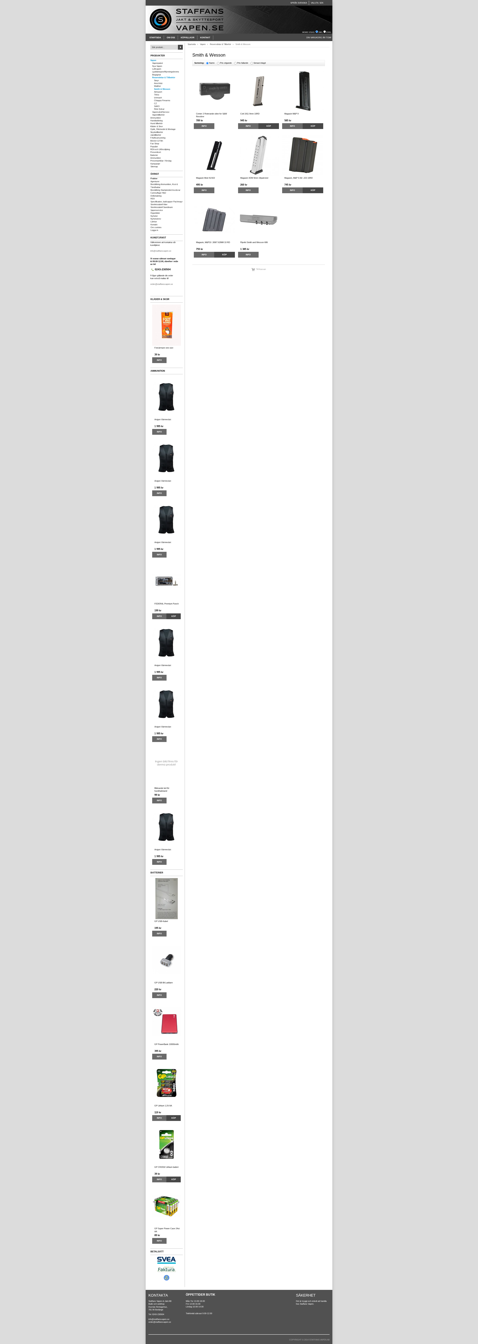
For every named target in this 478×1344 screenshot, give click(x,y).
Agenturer (154, 181)
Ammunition (155, 118)
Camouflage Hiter (158, 193)
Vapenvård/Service (160, 112)
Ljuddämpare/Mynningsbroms (165, 72)
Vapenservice (156, 210)
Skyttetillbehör (156, 132)
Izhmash (158, 98)
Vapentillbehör (158, 115)
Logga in (154, 230)
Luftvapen (156, 69)
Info (159, 360)
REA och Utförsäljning (160, 149)
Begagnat (156, 75)
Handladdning (156, 120)
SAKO (157, 106)
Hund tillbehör (156, 123)
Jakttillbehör (155, 135)
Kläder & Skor (156, 126)
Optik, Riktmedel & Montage (163, 129)
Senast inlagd (260, 63)
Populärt (154, 146)
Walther (157, 86)
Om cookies (156, 227)
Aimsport (158, 92)
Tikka (156, 95)
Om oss (171, 37)
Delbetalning (156, 196)
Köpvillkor (187, 37)
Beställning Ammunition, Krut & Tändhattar (164, 185)
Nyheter (154, 216)
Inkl (321, 32)
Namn (212, 63)
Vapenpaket (157, 63)
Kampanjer (155, 164)
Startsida (155, 37)
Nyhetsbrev (155, 219)
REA (152, 198)
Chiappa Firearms (162, 100)
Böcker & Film (156, 141)
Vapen (153, 60)
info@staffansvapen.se (160, 251)
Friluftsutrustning (157, 138)
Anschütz (158, 83)
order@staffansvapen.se (161, 284)
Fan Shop (154, 143)
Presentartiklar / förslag (160, 161)
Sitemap (154, 166)
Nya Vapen (157, 66)
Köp (173, 616)
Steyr (156, 80)
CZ (155, 103)
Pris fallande (242, 63)
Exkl (328, 32)
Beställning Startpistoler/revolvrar (165, 190)
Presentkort (155, 152)
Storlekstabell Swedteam (161, 207)
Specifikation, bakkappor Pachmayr (166, 201)
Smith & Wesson (162, 89)
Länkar (153, 221)
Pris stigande (226, 63)
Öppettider (155, 213)
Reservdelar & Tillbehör (163, 77)
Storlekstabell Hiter (158, 204)
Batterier (154, 155)
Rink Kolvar (159, 109)
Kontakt (205, 37)
